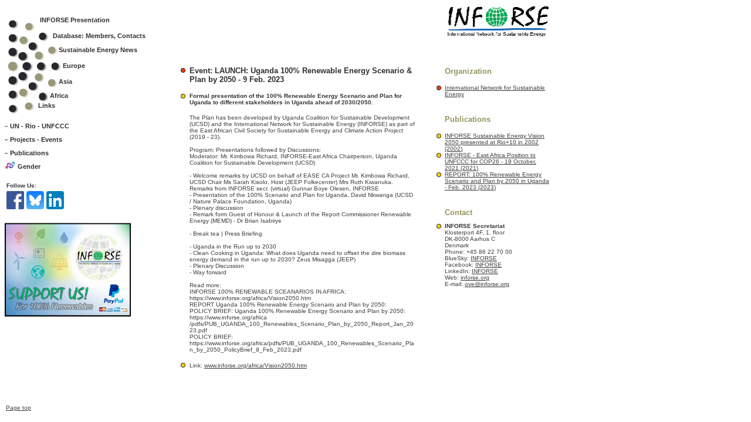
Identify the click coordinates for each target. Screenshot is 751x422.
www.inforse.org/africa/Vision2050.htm (255, 365)
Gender (29, 166)
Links (46, 105)
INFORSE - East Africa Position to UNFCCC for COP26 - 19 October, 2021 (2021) (490, 161)
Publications (29, 152)
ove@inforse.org (487, 284)
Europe (74, 65)
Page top (18, 407)
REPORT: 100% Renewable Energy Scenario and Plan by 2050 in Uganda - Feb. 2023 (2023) (497, 180)
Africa (59, 95)
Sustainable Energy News (98, 49)
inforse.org (475, 277)
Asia (65, 81)
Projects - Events (36, 139)
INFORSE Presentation (75, 19)
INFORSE (484, 258)
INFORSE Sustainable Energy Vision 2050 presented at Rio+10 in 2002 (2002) (494, 142)
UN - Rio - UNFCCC (39, 126)
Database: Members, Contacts (99, 35)
